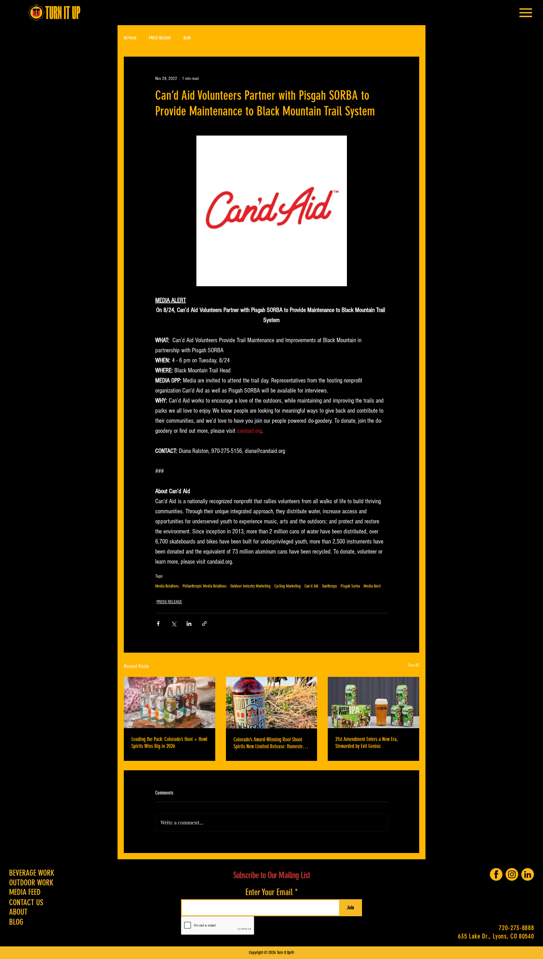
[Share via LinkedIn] (189, 624)
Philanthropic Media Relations (205, 586)
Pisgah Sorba (350, 586)
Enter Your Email (269, 892)
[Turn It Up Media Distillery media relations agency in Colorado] (271, 702)
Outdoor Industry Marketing (250, 586)
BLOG (187, 38)
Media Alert (372, 586)
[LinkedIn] (527, 874)
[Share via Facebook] (158, 624)
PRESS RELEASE (160, 38)
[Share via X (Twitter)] (174, 624)
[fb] (496, 874)
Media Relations (167, 586)
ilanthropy (329, 586)
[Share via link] (204, 624)
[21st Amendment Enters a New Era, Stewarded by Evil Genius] (373, 702)
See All (413, 665)
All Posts (130, 38)
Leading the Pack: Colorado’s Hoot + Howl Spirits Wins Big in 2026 (169, 743)
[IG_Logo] (512, 874)
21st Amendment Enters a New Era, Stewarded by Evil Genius (366, 743)
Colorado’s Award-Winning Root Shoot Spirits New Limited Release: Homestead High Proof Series (270, 743)
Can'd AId (311, 586)
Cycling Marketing (287, 586)
